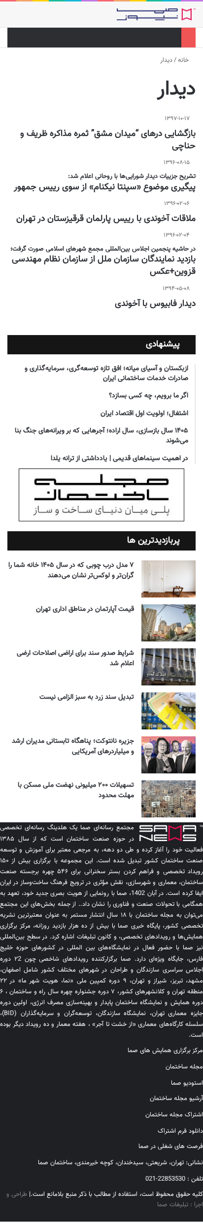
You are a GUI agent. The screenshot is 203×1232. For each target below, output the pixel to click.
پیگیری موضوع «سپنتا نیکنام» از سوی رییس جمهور (105, 187)
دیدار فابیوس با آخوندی (155, 304)
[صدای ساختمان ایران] (156, 14)
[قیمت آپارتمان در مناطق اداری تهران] (168, 622)
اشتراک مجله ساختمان (174, 1115)
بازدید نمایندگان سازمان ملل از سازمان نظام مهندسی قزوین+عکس (104, 266)
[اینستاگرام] (192, 1216)
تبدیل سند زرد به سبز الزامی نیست (86, 697)
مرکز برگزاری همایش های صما (165, 1051)
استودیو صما (187, 1083)
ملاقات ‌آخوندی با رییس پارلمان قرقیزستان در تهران (106, 219)
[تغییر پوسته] (29, 18)
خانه (184, 60)
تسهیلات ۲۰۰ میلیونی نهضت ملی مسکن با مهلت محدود (76, 790)
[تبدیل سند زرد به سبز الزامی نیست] (168, 710)
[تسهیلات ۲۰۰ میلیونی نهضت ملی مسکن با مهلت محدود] (168, 798)
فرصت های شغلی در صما (170, 1146)
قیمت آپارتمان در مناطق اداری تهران (85, 609)
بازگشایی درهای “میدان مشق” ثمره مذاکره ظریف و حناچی (108, 140)
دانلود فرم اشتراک (180, 1131)
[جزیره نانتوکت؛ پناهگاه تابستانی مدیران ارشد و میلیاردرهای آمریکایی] (168, 754)
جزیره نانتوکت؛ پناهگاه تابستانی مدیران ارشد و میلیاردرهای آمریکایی (73, 746)
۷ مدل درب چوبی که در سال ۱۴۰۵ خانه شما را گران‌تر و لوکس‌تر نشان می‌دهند (71, 570)
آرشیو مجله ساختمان (176, 1099)
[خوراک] (169, 1216)
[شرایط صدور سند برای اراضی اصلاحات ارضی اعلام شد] (168, 666)
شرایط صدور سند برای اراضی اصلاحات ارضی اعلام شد (75, 658)
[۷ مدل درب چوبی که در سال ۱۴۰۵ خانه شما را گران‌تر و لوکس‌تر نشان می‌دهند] (168, 578)
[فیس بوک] (200, 1216)
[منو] (12, 18)
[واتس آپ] (176, 1216)
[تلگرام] (184, 1216)
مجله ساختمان (184, 1067)
